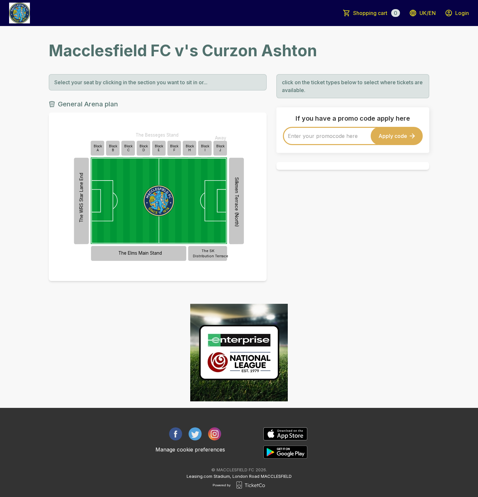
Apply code (392, 136)
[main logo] (19, 13)
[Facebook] (175, 433)
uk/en (427, 13)
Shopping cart (375, 13)
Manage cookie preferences (190, 449)
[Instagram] (214, 433)
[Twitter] (195, 433)
